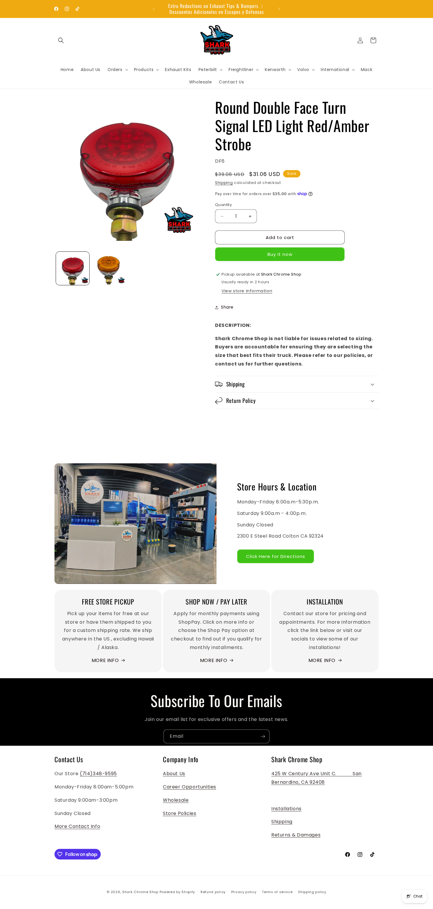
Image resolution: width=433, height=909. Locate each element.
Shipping (224, 182)
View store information (247, 291)
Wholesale (176, 800)
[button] (60, 40)
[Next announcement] (279, 8)
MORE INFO (105, 660)
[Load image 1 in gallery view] (72, 268)
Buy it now (279, 254)
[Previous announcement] (153, 8)
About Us (174, 773)
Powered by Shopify (177, 892)
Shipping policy (312, 892)
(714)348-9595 (98, 773)
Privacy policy (244, 892)
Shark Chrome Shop (140, 892)
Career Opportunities (189, 786)
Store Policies (179, 813)
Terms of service (277, 892)
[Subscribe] (262, 736)
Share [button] (227, 307)
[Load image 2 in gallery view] (108, 268)
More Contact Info (77, 826)
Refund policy (213, 892)
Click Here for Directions (275, 556)
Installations (286, 808)
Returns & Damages (295, 834)
